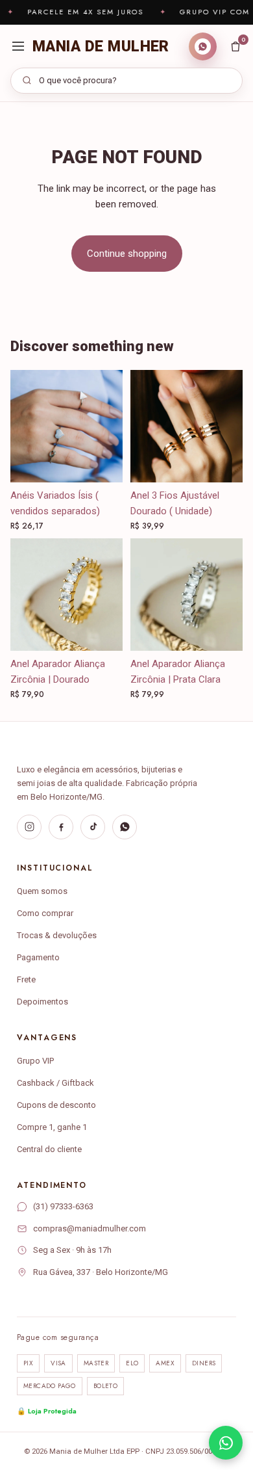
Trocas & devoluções (57, 935)
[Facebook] (61, 827)
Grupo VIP (35, 1061)
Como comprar (45, 913)
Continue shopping (127, 253)
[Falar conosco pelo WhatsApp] (226, 1443)
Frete (26, 979)
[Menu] (18, 46)
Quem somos (42, 891)
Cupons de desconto (56, 1105)
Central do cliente (49, 1149)
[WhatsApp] (124, 827)
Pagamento (38, 957)
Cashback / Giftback (55, 1083)
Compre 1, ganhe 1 (52, 1127)
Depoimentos (42, 1001)
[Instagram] (29, 827)
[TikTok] (92, 827)
